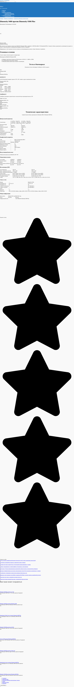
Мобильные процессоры (9, 14)
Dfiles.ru (1, 6)
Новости (4, 10)
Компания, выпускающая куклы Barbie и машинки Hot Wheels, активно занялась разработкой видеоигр (20, 575)
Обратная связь (5, 679)
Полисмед (4, 683)
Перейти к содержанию (4, 0)
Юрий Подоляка (5, 682)
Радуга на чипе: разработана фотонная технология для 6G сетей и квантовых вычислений (18, 560)
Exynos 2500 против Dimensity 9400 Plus (8, 638)
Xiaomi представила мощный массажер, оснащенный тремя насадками (14, 579)
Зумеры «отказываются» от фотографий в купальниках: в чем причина (14, 566)
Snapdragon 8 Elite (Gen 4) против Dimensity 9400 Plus (10, 615)
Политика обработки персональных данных (11, 680)
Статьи (3, 11)
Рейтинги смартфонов (6, 12)
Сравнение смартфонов (9, 13)
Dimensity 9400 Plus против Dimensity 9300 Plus (9, 674)
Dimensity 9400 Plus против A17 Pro (7, 591)
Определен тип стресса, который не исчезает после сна (11, 577)
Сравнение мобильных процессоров (21, 18)
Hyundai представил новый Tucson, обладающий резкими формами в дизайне (15, 564)
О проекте (4, 678)
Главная (1, 18)
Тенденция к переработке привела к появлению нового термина (12, 562)
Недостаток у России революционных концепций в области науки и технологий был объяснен (19, 568)
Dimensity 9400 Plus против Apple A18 (7, 650)
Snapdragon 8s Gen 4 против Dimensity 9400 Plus (9, 662)
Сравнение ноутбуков (6, 15)
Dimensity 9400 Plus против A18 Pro (7, 627)
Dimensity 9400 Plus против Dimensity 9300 (8, 603)
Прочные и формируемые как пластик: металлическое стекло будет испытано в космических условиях (20, 570)
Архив (3, 681)
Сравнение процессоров (9, 16)
